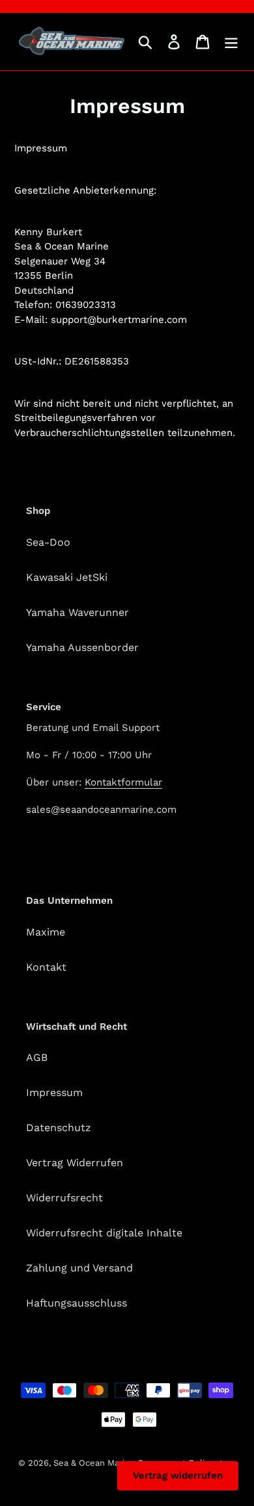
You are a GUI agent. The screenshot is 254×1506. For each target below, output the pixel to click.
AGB (37, 1057)
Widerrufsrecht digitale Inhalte (104, 1233)
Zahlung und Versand (79, 1268)
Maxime (45, 932)
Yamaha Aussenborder (82, 647)
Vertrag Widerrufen (74, 1162)
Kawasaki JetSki (66, 577)
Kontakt (46, 967)
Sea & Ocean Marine (94, 1463)
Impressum (54, 1092)
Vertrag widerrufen (178, 1475)
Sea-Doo (48, 542)
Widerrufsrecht (64, 1198)
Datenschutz (58, 1127)
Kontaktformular (123, 782)
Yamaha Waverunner (77, 612)
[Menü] (231, 42)
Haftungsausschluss (76, 1303)
